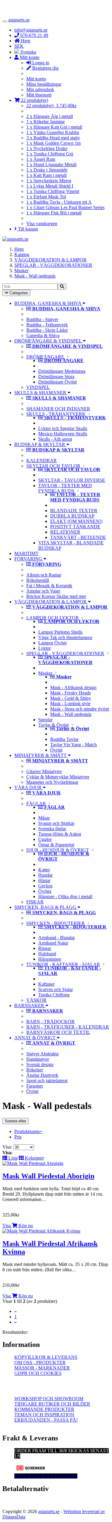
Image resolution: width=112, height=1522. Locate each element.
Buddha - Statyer (42, 319)
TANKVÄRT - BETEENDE (78, 537)
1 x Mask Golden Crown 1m (53, 143)
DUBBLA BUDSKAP (72, 515)
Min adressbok (40, 89)
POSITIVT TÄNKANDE (75, 526)
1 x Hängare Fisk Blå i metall (54, 212)
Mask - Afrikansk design (73, 687)
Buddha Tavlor (64, 739)
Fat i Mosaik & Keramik (49, 585)
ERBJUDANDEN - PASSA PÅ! (46, 1420)
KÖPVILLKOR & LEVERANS (45, 1357)
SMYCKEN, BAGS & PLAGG (45, 907)
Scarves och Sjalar (55, 989)
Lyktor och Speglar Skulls (62, 428)
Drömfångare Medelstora (61, 371)
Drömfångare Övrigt (57, 381)
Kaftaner (46, 984)
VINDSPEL (38, 387)
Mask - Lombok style (70, 703)
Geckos (45, 885)
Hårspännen (49, 959)
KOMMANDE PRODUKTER (44, 1409)
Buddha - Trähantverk (47, 324)
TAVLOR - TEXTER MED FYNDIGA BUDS (65, 488)
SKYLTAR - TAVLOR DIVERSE (71, 480)
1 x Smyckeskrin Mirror (48, 180)
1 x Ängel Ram (40, 159)
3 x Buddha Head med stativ (53, 137)
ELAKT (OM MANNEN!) (76, 521)
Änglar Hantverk (42, 1075)
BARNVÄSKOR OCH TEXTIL (58, 1032)
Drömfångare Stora (56, 376)
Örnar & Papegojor (56, 844)
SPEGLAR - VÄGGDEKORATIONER (53, 265)
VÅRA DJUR (28, 787)
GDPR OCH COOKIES (38, 1373)
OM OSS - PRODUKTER (40, 1362)
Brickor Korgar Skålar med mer (56, 596)
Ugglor (45, 839)
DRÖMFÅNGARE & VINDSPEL (48, 340)
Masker (21, 270)
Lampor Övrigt (52, 642)
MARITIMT (26, 553)
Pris (18, 1136)
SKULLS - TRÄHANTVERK (56, 414)
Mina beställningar (43, 84)
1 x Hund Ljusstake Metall (51, 164)
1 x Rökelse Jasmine (45, 121)
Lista (12, 1157)
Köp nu (25, 1225)
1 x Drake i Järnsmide (46, 169)
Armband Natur (53, 942)
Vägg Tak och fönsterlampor (65, 637)
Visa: (7, 1146)
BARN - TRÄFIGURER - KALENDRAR (67, 1026)
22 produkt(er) (34, 100)
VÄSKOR (36, 1000)
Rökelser (34, 1069)
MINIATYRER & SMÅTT (41, 755)
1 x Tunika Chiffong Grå (49, 153)
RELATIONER (65, 532)
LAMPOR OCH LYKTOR (52, 617)
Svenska (27, 51)
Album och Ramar (43, 574)
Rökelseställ (37, 580)
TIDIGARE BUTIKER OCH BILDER (52, 1403)
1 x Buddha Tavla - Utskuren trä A (59, 202)
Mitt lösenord (38, 94)
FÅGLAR (36, 803)
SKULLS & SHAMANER (40, 392)
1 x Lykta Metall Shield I (49, 186)
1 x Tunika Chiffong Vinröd (52, 191)
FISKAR (35, 901)
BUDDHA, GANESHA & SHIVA (48, 303)
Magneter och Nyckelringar (52, 782)
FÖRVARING (28, 558)
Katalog (21, 254)
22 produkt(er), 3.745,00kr (51, 105)
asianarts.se (19, 19)
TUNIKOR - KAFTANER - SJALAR (63, 964)
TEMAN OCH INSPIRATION (44, 1414)
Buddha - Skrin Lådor (47, 330)
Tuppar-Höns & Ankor (59, 833)
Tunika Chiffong (54, 994)
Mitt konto (36, 78)
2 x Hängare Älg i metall (49, 116)
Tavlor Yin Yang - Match (73, 744)
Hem (19, 249)
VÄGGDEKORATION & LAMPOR (50, 259)
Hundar (45, 875)
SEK (19, 46)
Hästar (44, 880)
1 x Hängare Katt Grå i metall (54, 127)
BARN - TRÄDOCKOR (50, 1021)
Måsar (44, 817)
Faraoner (34, 1085)
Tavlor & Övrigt (53, 724)
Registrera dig (45, 68)
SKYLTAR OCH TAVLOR (53, 465)
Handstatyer (37, 1059)
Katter (44, 869)
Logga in (40, 62)
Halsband (47, 953)
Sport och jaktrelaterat (46, 1080)
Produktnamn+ (28, 1131)
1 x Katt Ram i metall (46, 175)
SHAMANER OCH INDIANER (58, 408)
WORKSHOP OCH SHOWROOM (48, 1398)
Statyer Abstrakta (42, 1053)
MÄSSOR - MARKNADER (42, 1367)
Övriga (44, 891)
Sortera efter (15, 1121)
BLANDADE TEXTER (73, 510)
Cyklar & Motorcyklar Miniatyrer (57, 776)
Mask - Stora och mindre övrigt (79, 708)
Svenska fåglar (52, 828)
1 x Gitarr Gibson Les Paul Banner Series (65, 207)
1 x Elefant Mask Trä (46, 196)
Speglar (45, 719)
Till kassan (27, 228)
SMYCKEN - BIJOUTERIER (55, 923)
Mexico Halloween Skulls (62, 433)
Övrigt (56, 750)
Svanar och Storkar (56, 823)
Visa (6, 1225)
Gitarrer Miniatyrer (44, 771)
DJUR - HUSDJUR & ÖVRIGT (57, 850)
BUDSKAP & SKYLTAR (40, 444)
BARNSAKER (29, 1005)
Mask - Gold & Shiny (70, 698)
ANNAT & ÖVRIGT (35, 1037)
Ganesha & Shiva (42, 335)
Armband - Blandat (56, 937)
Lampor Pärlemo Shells (60, 632)
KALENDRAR (41, 460)
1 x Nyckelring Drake (46, 148)
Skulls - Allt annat (55, 439)
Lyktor (44, 648)
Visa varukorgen (41, 223)
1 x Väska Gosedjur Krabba (52, 132)
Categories (16, 293)
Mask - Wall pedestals (35, 275)
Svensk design (39, 1064)
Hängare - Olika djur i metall (65, 896)
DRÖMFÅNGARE (45, 356)
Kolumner (34, 1157)
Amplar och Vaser (43, 590)
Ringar (44, 948)
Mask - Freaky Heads (70, 692)
